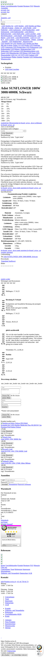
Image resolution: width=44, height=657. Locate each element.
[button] (3, 83)
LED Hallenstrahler (17, 32)
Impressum (26, 569)
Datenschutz (24, 573)
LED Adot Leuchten (12, 69)
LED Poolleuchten (28, 30)
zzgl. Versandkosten (19, 99)
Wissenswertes (27, 41)
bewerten (5, 407)
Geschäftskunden (11, 565)
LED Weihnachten (15, 41)
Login (3, 480)
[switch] (39, 654)
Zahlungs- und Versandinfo (10, 573)
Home (3, 565)
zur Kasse (4, 522)
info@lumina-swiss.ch (8, 582)
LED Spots (10, 38)
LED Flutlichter (34, 45)
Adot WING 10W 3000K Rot (11, 439)
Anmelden (5, 484)
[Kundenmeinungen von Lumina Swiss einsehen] (11, 546)
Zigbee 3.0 (18, 28)
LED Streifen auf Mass (32, 26)
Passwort (4, 482)
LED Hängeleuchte (29, 36)
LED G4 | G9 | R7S (17, 55)
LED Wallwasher (18, 34)
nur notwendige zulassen (19, 655)
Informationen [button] (5, 571)
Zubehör (39, 39)
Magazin (37, 565)
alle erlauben (6, 655)
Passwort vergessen (24, 484)
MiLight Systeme (7, 28)
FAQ (31, 565)
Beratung (26, 565)
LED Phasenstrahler (22, 38)
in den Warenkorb (7, 133)
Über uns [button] (4, 567)
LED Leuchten (30, 34)
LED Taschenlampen (22, 39)
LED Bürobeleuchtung (27, 51)
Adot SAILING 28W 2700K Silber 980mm (15, 463)
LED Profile (27, 28)
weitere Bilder (6, 398)
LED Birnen (23, 53)
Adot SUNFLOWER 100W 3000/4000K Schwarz (20, 257)
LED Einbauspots (32, 47)
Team (12, 569)
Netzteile (4, 41)
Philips (33, 39)
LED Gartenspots (14, 30)
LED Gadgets (9, 39)
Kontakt (20, 565)
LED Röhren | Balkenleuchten (21, 49)
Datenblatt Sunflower (8, 261)
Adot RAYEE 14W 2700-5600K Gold (14, 451)
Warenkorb (4, 520)
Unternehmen (5, 569)
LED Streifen (19, 26)
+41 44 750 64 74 (22, 582)
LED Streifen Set (7, 26)
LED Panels (17, 36)
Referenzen (18, 569)
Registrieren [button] (13, 484)
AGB (30, 573)
